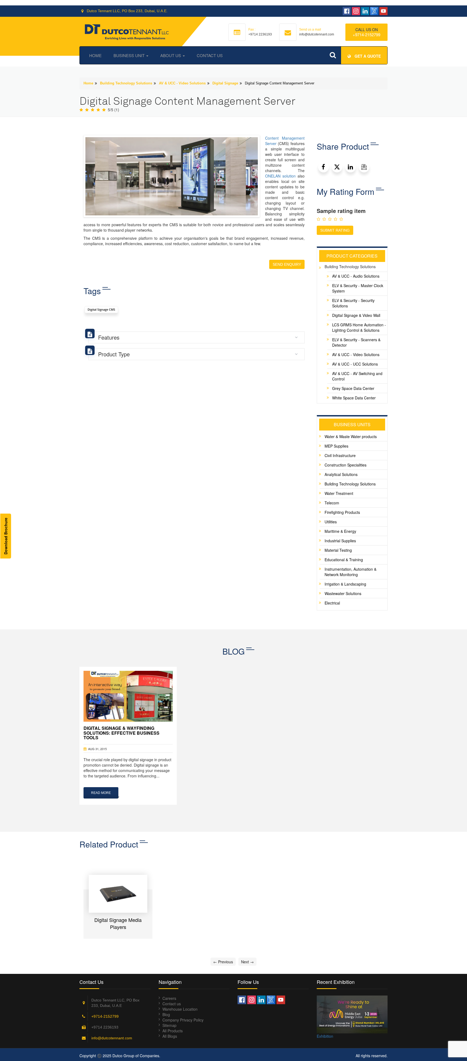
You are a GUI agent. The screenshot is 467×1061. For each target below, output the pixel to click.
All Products (172, 1030)
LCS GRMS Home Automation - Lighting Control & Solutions (359, 327)
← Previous (223, 961)
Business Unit (130, 55)
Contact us (171, 1003)
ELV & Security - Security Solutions (353, 303)
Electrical (332, 603)
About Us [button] (171, 55)
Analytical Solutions (341, 474)
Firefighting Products (342, 512)
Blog (166, 1014)
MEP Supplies (336, 446)
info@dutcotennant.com (111, 1038)
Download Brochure (5, 536)
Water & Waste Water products (351, 436)
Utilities (331, 521)
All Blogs (169, 1036)
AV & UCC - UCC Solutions (355, 364)
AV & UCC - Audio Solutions (355, 276)
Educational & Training (344, 559)
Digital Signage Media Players (118, 923)
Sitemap (169, 1025)
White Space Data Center (354, 397)
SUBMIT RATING (335, 230)
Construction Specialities (345, 465)
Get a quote (367, 56)
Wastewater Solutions (343, 593)
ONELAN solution (280, 176)
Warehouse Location (180, 1009)
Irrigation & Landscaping (345, 584)
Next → (247, 961)
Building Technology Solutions (126, 83)
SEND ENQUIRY (287, 264)
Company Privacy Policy (183, 1020)
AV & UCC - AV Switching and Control (357, 376)
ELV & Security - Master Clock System (357, 288)
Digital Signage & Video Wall (356, 315)
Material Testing (338, 550)
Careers (169, 998)
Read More (101, 793)
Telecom (332, 502)
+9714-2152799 (366, 34)
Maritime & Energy (340, 531)
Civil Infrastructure (340, 455)
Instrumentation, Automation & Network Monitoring (350, 571)
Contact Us (210, 55)
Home (95, 55)
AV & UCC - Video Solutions (182, 83)
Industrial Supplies (340, 540)
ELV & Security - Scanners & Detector (356, 342)
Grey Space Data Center (353, 388)
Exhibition (325, 1036)
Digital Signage (225, 83)
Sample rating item (341, 211)
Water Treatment (339, 493)
